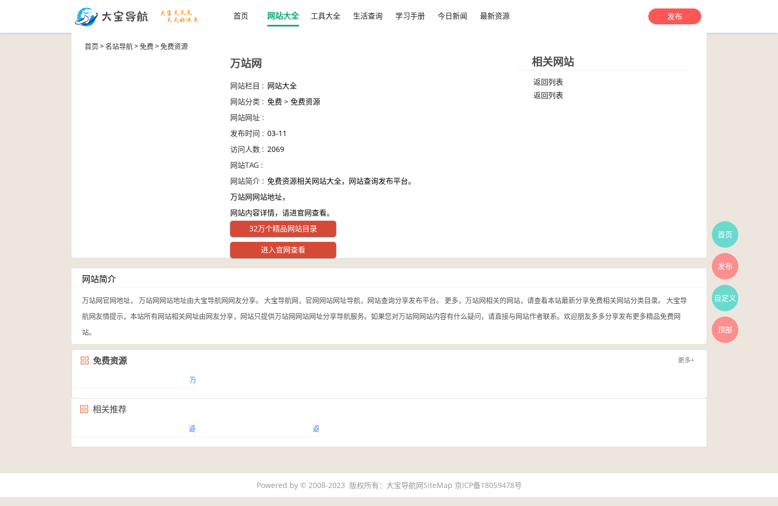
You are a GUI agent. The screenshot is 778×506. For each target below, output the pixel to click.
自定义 (725, 298)
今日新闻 (452, 16)
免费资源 (174, 46)
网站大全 (283, 15)
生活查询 (368, 16)
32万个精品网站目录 (283, 228)
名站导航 (119, 46)
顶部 (725, 329)
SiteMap (438, 485)
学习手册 (410, 16)
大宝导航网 (404, 485)
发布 (674, 16)
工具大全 (325, 16)
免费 (146, 46)
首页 (240, 16)
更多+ (686, 360)
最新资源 (495, 16)
